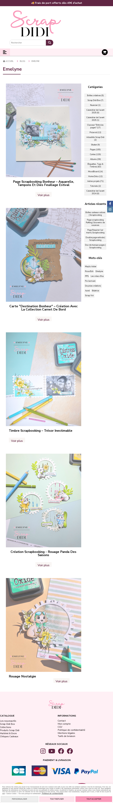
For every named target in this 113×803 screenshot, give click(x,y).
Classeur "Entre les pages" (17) (95, 126)
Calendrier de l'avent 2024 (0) (95, 192)
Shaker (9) (95, 144)
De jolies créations (93, 286)
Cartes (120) (95, 154)
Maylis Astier (90, 266)
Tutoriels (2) (95, 186)
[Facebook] (110, 204)
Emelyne (99, 271)
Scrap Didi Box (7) (95, 100)
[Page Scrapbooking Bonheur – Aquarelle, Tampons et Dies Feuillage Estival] (43, 130)
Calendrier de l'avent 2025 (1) (95, 118)
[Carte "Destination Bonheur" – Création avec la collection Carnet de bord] (43, 254)
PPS (87, 276)
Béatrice (95, 290)
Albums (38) (95, 159)
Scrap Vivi (89, 295)
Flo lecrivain (90, 281)
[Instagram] (110, 209)
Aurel (87, 290)
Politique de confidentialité (52, 793)
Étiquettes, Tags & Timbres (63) (95, 165)
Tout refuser (57, 799)
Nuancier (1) (95, 105)
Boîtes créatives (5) (95, 95)
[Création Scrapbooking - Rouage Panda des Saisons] (43, 500)
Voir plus (43, 195)
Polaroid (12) (95, 132)
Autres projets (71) (95, 181)
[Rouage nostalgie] (43, 624)
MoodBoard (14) (95, 171)
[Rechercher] (49, 43)
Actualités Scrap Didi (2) (95, 138)
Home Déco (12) (95, 176)
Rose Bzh (89, 271)
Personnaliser (19, 799)
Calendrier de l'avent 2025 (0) (95, 111)
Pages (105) (95, 149)
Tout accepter (94, 799)
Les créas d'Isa (97, 276)
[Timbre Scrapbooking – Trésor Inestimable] (43, 379)
